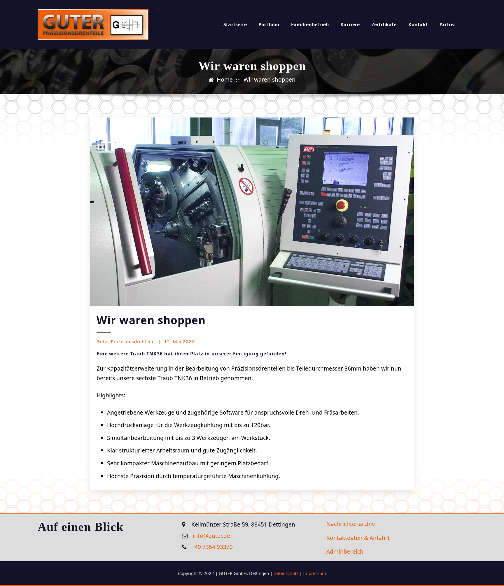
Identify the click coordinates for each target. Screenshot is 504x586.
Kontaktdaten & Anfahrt (358, 538)
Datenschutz (286, 573)
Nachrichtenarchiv (350, 524)
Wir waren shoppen (269, 79)
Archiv (447, 24)
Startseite (235, 24)
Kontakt (418, 24)
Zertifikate (384, 24)
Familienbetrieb (310, 24)
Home (225, 79)
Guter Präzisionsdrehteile (126, 341)
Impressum (314, 573)
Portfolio (268, 24)
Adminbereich (344, 551)
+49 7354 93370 (212, 547)
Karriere (350, 24)
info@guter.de (210, 536)
